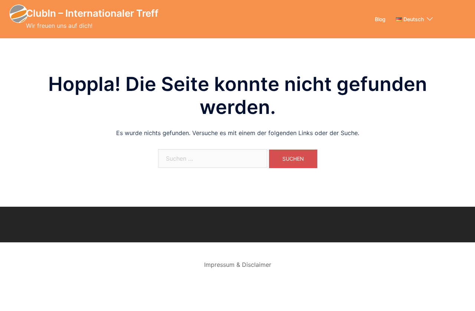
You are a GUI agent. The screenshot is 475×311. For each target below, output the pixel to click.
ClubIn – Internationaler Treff (92, 13)
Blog (380, 19)
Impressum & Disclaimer (237, 264)
